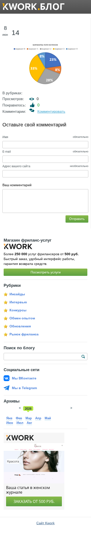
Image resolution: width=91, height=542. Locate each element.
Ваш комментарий (17, 185)
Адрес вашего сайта (16, 166)
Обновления (20, 326)
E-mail (6, 151)
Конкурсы (17, 310)
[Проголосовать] (32, 105)
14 (15, 32)
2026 (28, 408)
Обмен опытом (22, 318)
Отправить (77, 219)
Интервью (18, 302)
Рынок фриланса (24, 334)
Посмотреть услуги (46, 272)
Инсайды (17, 294)
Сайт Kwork (45, 523)
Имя (5, 137)
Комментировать (51, 111)
